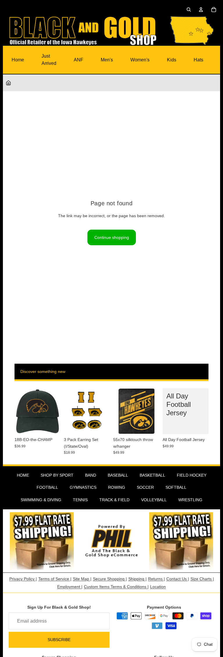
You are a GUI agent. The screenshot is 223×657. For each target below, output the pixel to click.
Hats (198, 59)
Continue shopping (111, 237)
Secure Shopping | (110, 579)
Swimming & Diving (41, 499)
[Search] (188, 9)
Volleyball (154, 499)
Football (47, 487)
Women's (140, 59)
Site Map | (82, 579)
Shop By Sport (57, 475)
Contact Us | (177, 579)
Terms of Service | (54, 579)
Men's (107, 59)
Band (90, 475)
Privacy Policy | (23, 579)
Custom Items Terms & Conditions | (116, 586)
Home (18, 59)
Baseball (118, 475)
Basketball (152, 475)
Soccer (145, 487)
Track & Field (114, 499)
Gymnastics (83, 487)
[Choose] (199, 425)
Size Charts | (202, 579)
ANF (78, 59)
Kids (171, 59)
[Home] (8, 82)
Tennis (80, 499)
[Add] (51, 425)
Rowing (116, 487)
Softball (176, 487)
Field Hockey (191, 475)
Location (158, 586)
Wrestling (190, 499)
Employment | (69, 586)
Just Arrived (49, 60)
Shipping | (137, 579)
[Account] (201, 9)
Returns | (156, 579)
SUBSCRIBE (59, 639)
